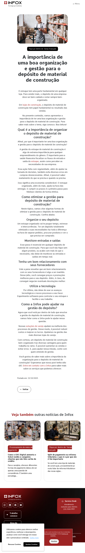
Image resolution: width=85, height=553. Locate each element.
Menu (77, 4)
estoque (35, 161)
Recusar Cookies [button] (14, 544)
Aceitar (54, 541)
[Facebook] (15, 505)
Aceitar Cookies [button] (32, 544)
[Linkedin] (10, 505)
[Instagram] (4, 505)
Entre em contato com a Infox (37, 365)
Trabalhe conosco (14, 514)
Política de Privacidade (49, 534)
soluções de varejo (35, 326)
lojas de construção (32, 105)
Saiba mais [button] (34, 538)
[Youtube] (21, 505)
